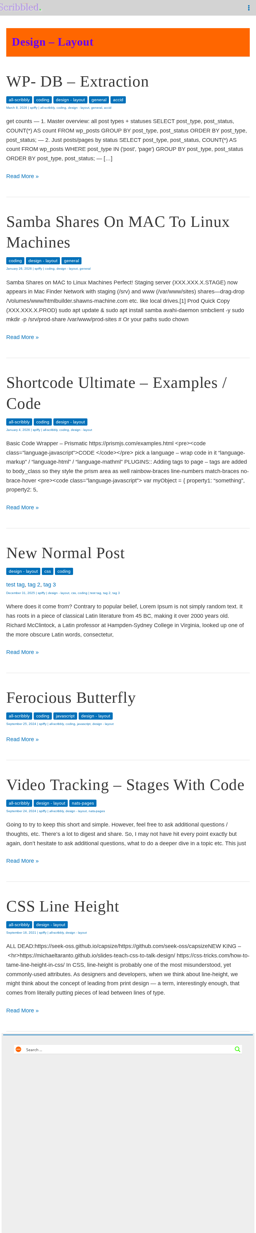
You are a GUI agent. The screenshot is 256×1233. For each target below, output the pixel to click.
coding (42, 99)
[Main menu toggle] (248, 8)
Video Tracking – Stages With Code (125, 784)
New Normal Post (65, 553)
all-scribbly (19, 99)
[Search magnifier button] (237, 1049)
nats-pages (83, 803)
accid (118, 99)
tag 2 (34, 585)
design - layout (70, 99)
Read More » (22, 177)
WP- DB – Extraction (77, 81)
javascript (65, 716)
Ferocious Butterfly (71, 697)
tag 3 (49, 585)
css (47, 571)
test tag (15, 585)
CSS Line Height (62, 906)
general (98, 99)
